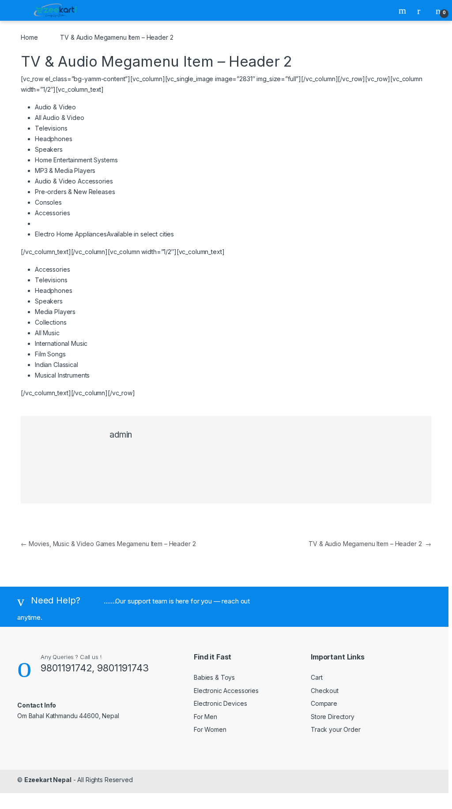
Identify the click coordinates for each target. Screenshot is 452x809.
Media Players (55, 311)
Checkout (325, 690)
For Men (205, 716)
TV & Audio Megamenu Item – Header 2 (370, 543)
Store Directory (332, 716)
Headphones (53, 138)
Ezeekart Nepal (48, 779)
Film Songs (50, 354)
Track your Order (336, 729)
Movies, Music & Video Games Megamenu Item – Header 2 (108, 543)
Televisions (51, 128)
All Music (47, 333)
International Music (61, 343)
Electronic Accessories (226, 690)
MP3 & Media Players (65, 170)
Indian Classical (56, 364)
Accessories (52, 213)
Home (29, 37)
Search (403, 10)
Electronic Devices (220, 703)
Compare (324, 703)
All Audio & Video (59, 117)
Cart (316, 677)
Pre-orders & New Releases (75, 191)
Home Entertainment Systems (76, 160)
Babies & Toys (214, 677)
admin (120, 435)
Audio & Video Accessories (74, 181)
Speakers (49, 149)
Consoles (48, 202)
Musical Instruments (62, 375)
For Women (210, 729)
